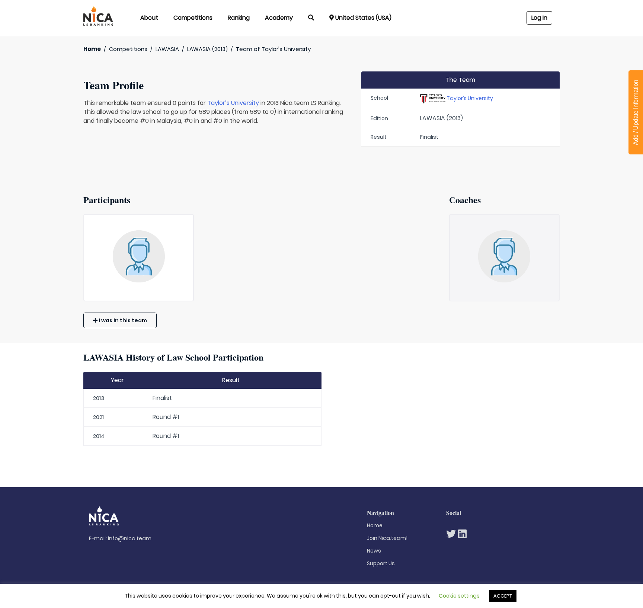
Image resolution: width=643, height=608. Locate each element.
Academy (279, 17)
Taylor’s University (233, 103)
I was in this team (122, 320)
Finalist (162, 398)
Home (92, 49)
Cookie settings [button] (459, 595)
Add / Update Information (636, 112)
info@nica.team (129, 538)
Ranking (239, 17)
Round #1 (166, 417)
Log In (539, 17)
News (374, 550)
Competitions (192, 17)
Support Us (381, 563)
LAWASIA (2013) (207, 49)
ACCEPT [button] (502, 595)
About (149, 17)
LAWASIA (167, 49)
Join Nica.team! (387, 538)
